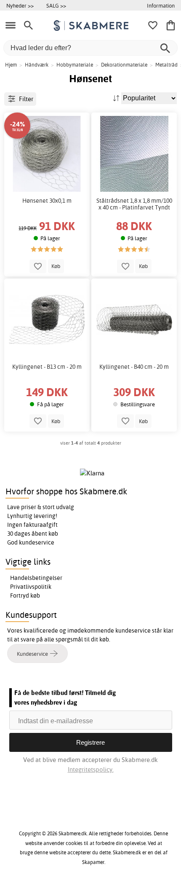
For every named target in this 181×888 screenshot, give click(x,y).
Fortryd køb (25, 595)
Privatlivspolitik (30, 586)
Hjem (11, 65)
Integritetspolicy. (91, 769)
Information (161, 5)
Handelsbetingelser (36, 578)
